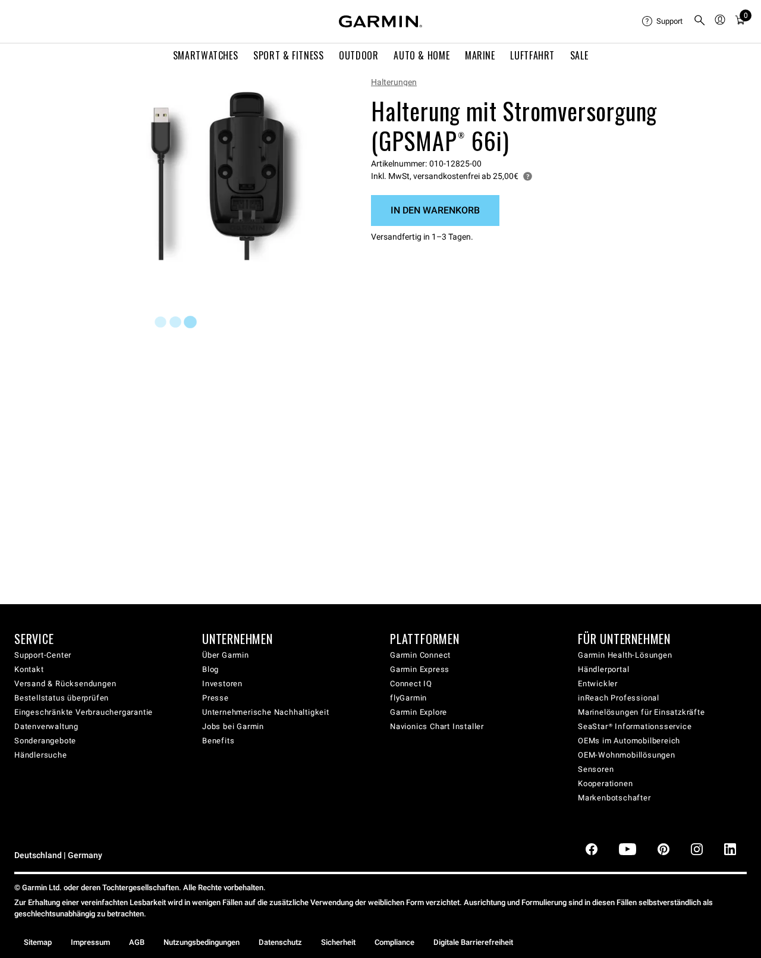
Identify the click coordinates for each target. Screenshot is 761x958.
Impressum (90, 942)
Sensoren (596, 769)
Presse (215, 697)
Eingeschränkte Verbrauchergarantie (83, 712)
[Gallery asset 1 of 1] (226, 177)
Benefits (218, 740)
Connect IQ (411, 683)
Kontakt (29, 669)
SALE (579, 55)
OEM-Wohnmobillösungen (626, 754)
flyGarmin (408, 697)
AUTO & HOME (421, 55)
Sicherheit (338, 942)
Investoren (222, 683)
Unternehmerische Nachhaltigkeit (265, 712)
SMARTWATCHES (205, 55)
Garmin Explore (418, 712)
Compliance (394, 942)
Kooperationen (605, 783)
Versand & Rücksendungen (65, 683)
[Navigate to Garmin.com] (380, 21)
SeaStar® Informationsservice (634, 726)
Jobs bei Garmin (233, 726)
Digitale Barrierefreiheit (473, 942)
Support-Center (42, 655)
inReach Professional (618, 697)
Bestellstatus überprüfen (61, 697)
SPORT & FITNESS (288, 55)
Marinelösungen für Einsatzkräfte (641, 712)
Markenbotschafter (614, 797)
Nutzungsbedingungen (201, 942)
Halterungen (394, 82)
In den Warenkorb (435, 210)
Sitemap (38, 942)
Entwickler (598, 683)
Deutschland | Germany (58, 855)
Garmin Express (419, 669)
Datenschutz (280, 942)
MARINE (480, 55)
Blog (210, 669)
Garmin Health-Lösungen (625, 655)
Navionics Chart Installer (437, 726)
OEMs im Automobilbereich (629, 740)
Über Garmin (225, 655)
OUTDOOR (358, 55)
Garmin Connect (420, 655)
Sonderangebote (45, 740)
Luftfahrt (532, 55)
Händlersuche (40, 754)
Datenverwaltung (46, 726)
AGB (136, 942)
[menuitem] (663, 21)
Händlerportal (603, 669)
